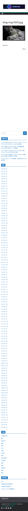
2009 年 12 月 (4, 363)
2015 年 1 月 (4, 289)
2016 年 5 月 (4, 272)
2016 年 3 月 (4, 274)
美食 (2, 463)
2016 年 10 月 (4, 265)
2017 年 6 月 (4, 252)
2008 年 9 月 (4, 395)
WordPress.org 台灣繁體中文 (8, 489)
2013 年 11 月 (4, 304)
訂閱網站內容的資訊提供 (7, 484)
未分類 (2, 453)
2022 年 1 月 (4, 220)
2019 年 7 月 (4, 237)
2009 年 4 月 (4, 380)
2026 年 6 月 (4, 173)
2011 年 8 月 (4, 331)
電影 (2, 472)
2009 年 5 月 (4, 378)
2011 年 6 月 (4, 336)
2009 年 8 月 (4, 370)
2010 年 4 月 (4, 353)
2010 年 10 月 (4, 341)
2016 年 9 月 (4, 267)
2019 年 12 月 (4, 233)
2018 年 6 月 (4, 240)
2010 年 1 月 (4, 360)
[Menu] (2, 13)
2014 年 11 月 (4, 294)
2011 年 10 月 (4, 326)
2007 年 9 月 (4, 422)
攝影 (2, 443)
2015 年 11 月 (4, 282)
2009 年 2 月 (4, 385)
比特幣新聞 (3, 458)
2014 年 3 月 (4, 301)
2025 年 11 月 (4, 188)
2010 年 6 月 (4, 348)
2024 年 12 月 (4, 193)
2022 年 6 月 (4, 218)
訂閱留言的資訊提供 (6, 486)
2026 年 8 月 (4, 169)
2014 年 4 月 (4, 299)
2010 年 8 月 (4, 343)
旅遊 (2, 450)
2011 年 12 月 (4, 321)
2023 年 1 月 (4, 213)
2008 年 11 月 (4, 390)
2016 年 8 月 (4, 269)
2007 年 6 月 (4, 427)
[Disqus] (14, 68)
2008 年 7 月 (4, 400)
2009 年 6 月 (4, 375)
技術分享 (3, 441)
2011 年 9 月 (4, 329)
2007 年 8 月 (4, 424)
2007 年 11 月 (4, 417)
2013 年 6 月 (4, 306)
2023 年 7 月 (4, 210)
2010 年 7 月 (4, 346)
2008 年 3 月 (4, 410)
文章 (2, 448)
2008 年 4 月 (4, 407)
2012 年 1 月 (4, 319)
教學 (2, 445)
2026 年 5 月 (4, 176)
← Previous (4, 45)
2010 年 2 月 (4, 358)
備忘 (2, 438)
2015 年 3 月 (4, 287)
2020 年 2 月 (4, 228)
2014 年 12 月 (4, 292)
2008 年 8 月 (4, 397)
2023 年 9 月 (4, 205)
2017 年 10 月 (4, 247)
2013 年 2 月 (4, 311)
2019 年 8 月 (4, 235)
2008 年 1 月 (4, 412)
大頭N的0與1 (13, 504)
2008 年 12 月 (4, 388)
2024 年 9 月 (4, 196)
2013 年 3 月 (4, 309)
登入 (2, 481)
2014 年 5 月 (4, 297)
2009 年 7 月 (4, 373)
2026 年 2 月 (4, 183)
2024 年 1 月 (4, 201)
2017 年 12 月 (4, 245)
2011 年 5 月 (4, 338)
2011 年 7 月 (4, 333)
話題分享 (3, 468)
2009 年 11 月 (4, 365)
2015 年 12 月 (4, 279)
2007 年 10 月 (4, 420)
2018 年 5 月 (4, 242)
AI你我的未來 (4, 436)
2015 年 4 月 (4, 284)
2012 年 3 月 (4, 314)
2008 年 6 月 (4, 402)
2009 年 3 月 (4, 383)
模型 (2, 455)
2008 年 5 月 (4, 405)
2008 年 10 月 (4, 392)
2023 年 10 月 (4, 203)
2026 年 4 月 (4, 178)
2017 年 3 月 (4, 255)
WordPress (11, 506)
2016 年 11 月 (4, 262)
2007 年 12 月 (4, 415)
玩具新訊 (3, 460)
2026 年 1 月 (4, 186)
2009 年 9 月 (4, 368)
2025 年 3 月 (4, 191)
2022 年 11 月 (4, 215)
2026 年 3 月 (4, 181)
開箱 (2, 470)
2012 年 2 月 (4, 316)
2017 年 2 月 (4, 257)
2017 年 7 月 (4, 250)
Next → (25, 49)
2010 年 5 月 (4, 351)
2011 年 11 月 (4, 324)
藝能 (2, 465)
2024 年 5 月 (4, 198)
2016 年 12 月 (4, 260)
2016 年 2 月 (4, 277)
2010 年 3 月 (4, 356)
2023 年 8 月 (4, 208)
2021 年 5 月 (4, 225)
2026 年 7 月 (4, 171)
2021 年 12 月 (4, 223)
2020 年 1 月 (4, 230)
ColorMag (3, 506)
